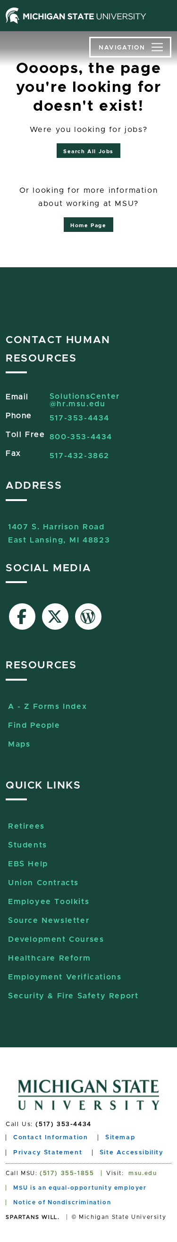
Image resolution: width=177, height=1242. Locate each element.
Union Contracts (43, 883)
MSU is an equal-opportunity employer (80, 1188)
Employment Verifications (64, 977)
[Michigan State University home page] (76, 15)
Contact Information (50, 1138)
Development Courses (56, 939)
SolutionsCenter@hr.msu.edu (85, 400)
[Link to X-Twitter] (55, 616)
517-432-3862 (80, 456)
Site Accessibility (132, 1153)
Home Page (88, 225)
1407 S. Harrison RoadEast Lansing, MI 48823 (59, 528)
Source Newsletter (48, 920)
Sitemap (120, 1138)
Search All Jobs (88, 151)
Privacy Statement (47, 1153)
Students (27, 845)
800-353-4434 (81, 437)
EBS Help (28, 864)
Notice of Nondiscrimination (62, 1202)
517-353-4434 (80, 418)
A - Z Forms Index (47, 706)
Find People (34, 725)
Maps (19, 744)
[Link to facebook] (22, 616)
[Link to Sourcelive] (88, 616)
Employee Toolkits (48, 901)
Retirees (26, 826)
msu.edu (142, 1173)
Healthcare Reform (49, 958)
